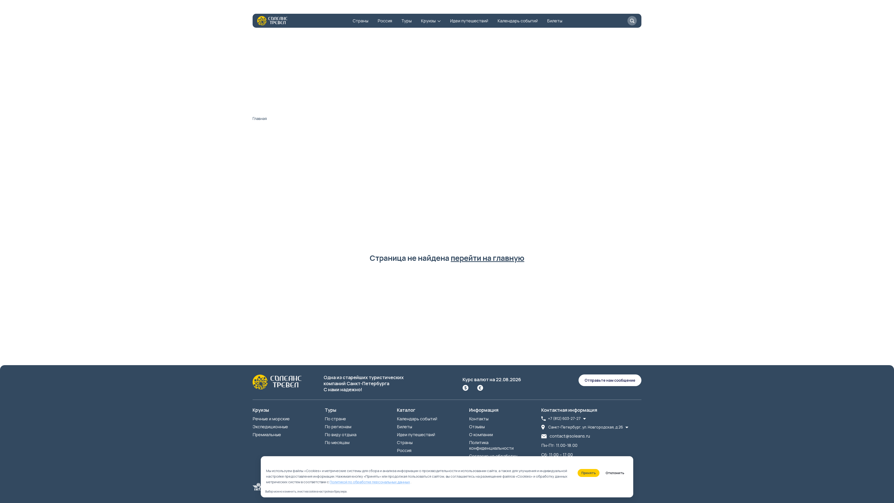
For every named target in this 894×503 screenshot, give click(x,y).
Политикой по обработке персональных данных (370, 481)
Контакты (293, 8)
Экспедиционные (270, 426)
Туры (406, 21)
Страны (360, 21)
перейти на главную (487, 258)
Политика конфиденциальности (491, 445)
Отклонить (615, 473)
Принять (588, 473)
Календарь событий (518, 21)
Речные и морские (271, 418)
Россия (385, 21)
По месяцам (337, 442)
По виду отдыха (340, 434)
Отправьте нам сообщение (610, 380)
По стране (335, 418)
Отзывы (317, 8)
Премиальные (267, 434)
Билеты (554, 21)
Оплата (339, 8)
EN (425, 8)
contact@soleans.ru (570, 436)
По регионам (338, 426)
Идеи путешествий (469, 21)
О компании (264, 8)
